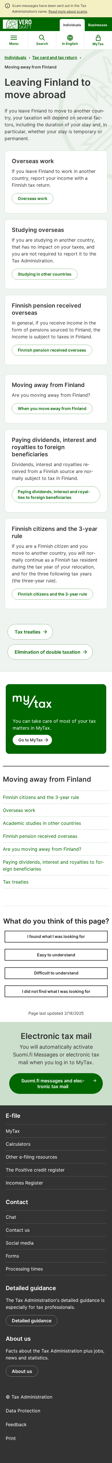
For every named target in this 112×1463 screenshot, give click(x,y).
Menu (13, 43)
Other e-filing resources (31, 1157)
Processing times (24, 1269)
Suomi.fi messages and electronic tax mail (52, 1083)
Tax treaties (27, 632)
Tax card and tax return (54, 57)
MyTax (13, 1131)
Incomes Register (24, 1183)
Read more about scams (68, 11)
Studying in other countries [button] (45, 274)
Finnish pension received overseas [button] (52, 350)
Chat (11, 1217)
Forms (12, 1256)
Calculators (18, 1144)
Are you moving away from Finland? (42, 849)
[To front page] (17, 23)
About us (22, 1371)
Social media (20, 1243)
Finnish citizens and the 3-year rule (41, 797)
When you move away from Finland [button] (52, 408)
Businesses (97, 25)
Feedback (16, 1424)
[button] (56, 937)
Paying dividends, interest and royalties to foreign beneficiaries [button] (54, 494)
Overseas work (19, 810)
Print (11, 1438)
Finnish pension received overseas (40, 836)
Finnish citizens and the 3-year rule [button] (52, 594)
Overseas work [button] (32, 198)
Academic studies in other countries (42, 823)
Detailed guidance (31, 1320)
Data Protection (23, 1411)
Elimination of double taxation (47, 652)
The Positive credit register (35, 1170)
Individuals (72, 25)
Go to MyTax (30, 739)
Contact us (18, 1230)
